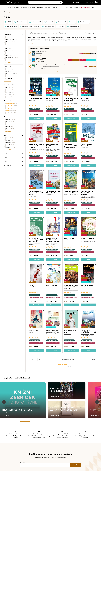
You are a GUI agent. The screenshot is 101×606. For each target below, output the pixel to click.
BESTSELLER (86, 53)
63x (37, 292)
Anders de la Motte (68, 194)
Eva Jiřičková (92, 197)
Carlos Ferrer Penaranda (52, 243)
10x (37, 106)
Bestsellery (37, 33)
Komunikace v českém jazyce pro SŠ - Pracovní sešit (50, 64)
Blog (71, 7)
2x (89, 337)
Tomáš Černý (49, 149)
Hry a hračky (40, 7)
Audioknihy (25, 7)
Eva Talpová (91, 196)
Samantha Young (85, 100)
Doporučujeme (54, 33)
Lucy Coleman (39, 59)
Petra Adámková (55, 66)
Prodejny (66, 7)
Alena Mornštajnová (51, 332)
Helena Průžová (56, 149)
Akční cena (82, 60)
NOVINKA (93, 53)
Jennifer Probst (49, 194)
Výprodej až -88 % (90, 60)
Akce (77, 7)
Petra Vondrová (84, 196)
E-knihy (17, 7)
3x (37, 153)
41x (72, 337)
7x (54, 106)
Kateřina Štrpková (68, 290)
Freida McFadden (33, 286)
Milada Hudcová (32, 243)
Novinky (45, 33)
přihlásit (75, 465)
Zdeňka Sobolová (85, 334)
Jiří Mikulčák (66, 149)
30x (37, 337)
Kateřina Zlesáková (50, 244)
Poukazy (33, 7)
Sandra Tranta (49, 150)
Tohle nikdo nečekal (41, 51)
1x (89, 153)
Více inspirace (92, 377)
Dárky (60, 7)
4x (54, 337)
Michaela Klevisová (55, 333)
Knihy (10, 7)
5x (72, 292)
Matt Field (31, 332)
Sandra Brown (84, 286)
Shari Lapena (39, 53)
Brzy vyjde (63, 33)
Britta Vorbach (84, 241)
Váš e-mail (22, 462)
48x (72, 199)
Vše (30, 33)
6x (89, 106)
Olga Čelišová (47, 66)
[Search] (60, 2)
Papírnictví (55, 7)
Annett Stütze (91, 241)
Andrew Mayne (67, 239)
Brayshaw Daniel (84, 147)
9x (72, 246)
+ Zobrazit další (7, 62)
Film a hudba (47, 7)
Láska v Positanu (41, 58)
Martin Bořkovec (85, 197)
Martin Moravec (67, 334)
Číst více (30, 43)
